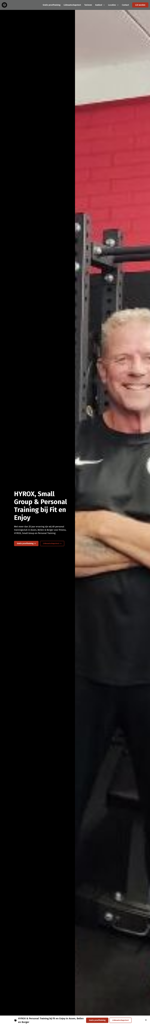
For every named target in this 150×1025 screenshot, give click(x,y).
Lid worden (140, 5)
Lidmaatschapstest (51, 543)
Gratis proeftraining (25, 543)
